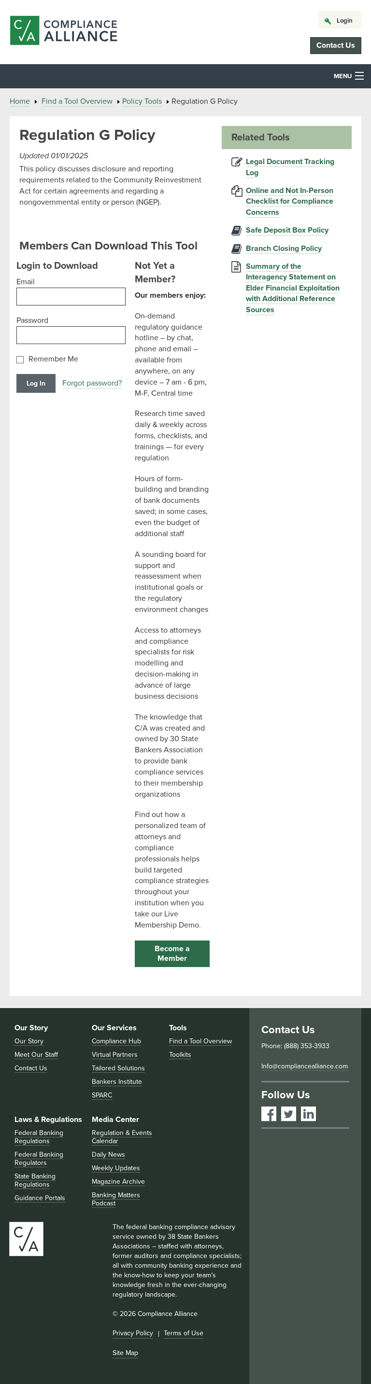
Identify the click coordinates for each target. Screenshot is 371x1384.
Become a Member (172, 953)
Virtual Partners (115, 1055)
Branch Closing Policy (284, 248)
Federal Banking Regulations (38, 1137)
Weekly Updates (116, 1168)
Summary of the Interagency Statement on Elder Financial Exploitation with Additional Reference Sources (293, 288)
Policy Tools (142, 101)
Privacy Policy (133, 1333)
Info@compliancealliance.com (304, 1066)
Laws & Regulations (48, 1119)
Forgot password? (92, 383)
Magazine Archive (118, 1181)
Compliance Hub (116, 1041)
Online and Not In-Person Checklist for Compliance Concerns (289, 201)
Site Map (125, 1353)
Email (25, 282)
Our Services (114, 1028)
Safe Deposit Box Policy (287, 230)
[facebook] (268, 1114)
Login (345, 21)
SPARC (102, 1095)
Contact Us (335, 45)
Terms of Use (183, 1333)
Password (32, 320)
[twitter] (288, 1114)
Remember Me (53, 359)
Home (20, 101)
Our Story (31, 1028)
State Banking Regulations (35, 1180)
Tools (178, 1028)
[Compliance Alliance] (63, 32)
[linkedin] (308, 1114)
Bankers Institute (117, 1082)
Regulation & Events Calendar (122, 1137)
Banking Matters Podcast (116, 1199)
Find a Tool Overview (77, 101)
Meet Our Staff (36, 1055)
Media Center (115, 1119)
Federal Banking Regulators (38, 1158)
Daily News (108, 1154)
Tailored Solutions (118, 1068)
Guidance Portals (39, 1198)
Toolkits (180, 1055)
